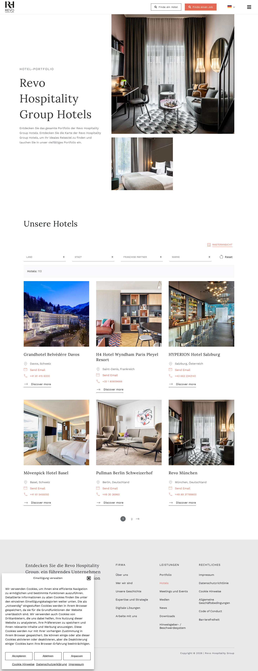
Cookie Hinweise (23, 664)
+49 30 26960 (111, 494)
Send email (37, 370)
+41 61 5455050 (39, 494)
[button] (89, 578)
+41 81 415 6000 (40, 376)
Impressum (76, 664)
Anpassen (77, 655)
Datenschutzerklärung (51, 664)
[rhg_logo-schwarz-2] (9, 2)
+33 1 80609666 (112, 381)
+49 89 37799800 (186, 494)
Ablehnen (48, 655)
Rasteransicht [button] (222, 244)
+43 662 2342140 (185, 376)
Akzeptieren (19, 655)
